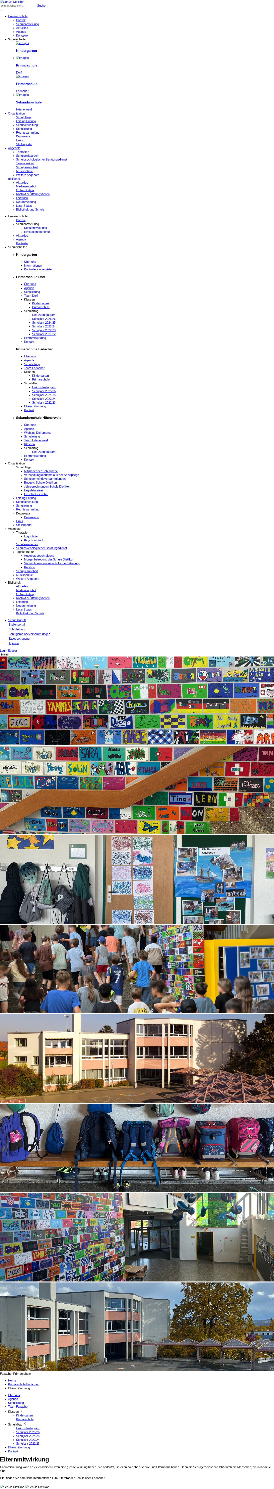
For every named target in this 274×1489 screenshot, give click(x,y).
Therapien (22, 151)
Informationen (33, 265)
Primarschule (41, 307)
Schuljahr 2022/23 (44, 330)
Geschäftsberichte (36, 494)
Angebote (14, 148)
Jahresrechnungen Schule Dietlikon (47, 486)
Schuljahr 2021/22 (44, 334)
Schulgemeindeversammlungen (45, 478)
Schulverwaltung (27, 125)
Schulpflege (23, 117)
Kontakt (29, 341)
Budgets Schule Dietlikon (40, 482)
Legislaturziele (33, 490)
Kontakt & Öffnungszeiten (33, 194)
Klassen (29, 444)
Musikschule (24, 171)
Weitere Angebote (27, 175)
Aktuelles (22, 28)
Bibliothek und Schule (30, 209)
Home (12, 1380)
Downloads (23, 136)
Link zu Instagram (44, 314)
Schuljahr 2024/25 (44, 322)
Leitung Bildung (26, 121)
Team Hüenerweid (36, 440)
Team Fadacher (34, 368)
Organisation (16, 113)
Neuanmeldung (26, 202)
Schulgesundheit (27, 167)
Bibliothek (14, 178)
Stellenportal (24, 144)
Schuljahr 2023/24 (44, 326)
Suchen (42, 5)
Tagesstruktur (25, 163)
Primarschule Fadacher (23, 1384)
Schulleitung (24, 128)
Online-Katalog (25, 190)
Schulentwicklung (27, 24)
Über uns (30, 261)
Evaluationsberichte (37, 231)
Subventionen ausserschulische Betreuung (52, 563)
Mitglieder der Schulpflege (41, 471)
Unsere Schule (17, 16)
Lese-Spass (24, 205)
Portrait (20, 20)
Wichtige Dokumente (37, 432)
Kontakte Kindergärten (38, 269)
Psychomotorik (34, 540)
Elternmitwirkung (35, 338)
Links (19, 140)
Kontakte (22, 35)
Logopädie (31, 536)
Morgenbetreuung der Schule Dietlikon (49, 559)
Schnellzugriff (17, 620)
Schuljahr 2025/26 (44, 318)
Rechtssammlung (27, 132)
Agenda (21, 31)
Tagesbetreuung (19, 638)
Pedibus (29, 567)
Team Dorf (31, 295)
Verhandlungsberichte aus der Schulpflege (51, 475)
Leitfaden (22, 198)
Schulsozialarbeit (27, 155)
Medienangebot (26, 186)
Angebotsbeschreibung (39, 555)
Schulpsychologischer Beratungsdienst (41, 159)
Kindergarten (40, 303)
